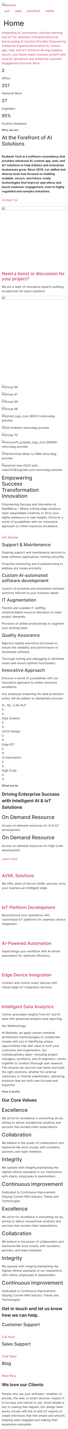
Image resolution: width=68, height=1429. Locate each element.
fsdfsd (49, 11)
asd (7, 11)
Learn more (9, 859)
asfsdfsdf (33, 11)
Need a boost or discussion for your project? (33, 276)
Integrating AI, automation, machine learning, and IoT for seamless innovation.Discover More (32, 37)
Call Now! (8, 1337)
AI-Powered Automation (26, 943)
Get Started (10, 537)
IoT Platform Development (28, 907)
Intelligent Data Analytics (28, 1006)
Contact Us (9, 200)
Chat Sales (9, 1356)
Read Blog (9, 1375)
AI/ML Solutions (18, 875)
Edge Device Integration (26, 975)
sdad (18, 11)
